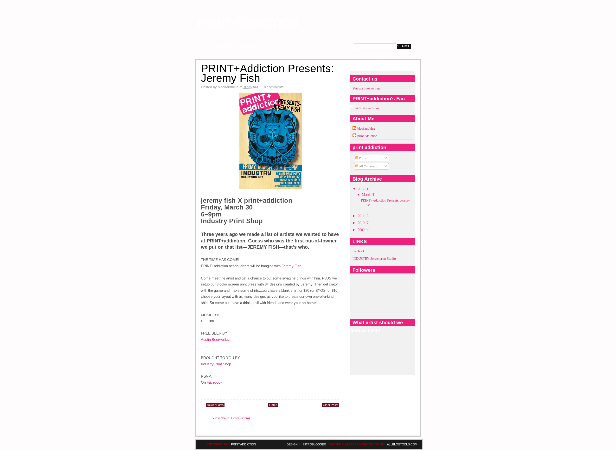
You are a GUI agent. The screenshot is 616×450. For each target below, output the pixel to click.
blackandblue (366, 128)
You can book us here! (367, 88)
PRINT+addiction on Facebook (367, 108)
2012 (362, 188)
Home (203, 46)
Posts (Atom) (240, 418)
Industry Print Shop (216, 364)
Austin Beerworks (215, 339)
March (367, 194)
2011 (362, 215)
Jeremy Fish (291, 266)
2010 (362, 222)
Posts (362, 158)
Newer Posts (215, 405)
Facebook (214, 382)
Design (292, 444)
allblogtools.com (402, 444)
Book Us (286, 46)
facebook (359, 251)
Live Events (254, 46)
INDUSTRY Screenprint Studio (374, 258)
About (225, 46)
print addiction (248, 22)
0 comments (274, 87)
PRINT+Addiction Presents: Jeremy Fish (267, 73)
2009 (362, 229)
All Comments (368, 166)
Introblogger (314, 444)
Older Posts (330, 405)
